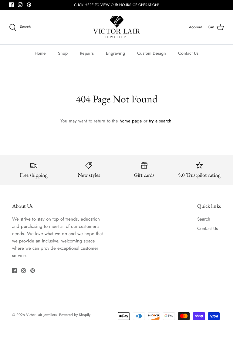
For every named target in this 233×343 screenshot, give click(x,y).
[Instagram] (20, 4)
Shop (63, 53)
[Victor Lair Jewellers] (116, 27)
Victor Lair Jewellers (41, 314)
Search (203, 219)
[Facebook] (11, 4)
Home (40, 53)
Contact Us (188, 53)
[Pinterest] (29, 4)
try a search (160, 121)
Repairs (87, 53)
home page (131, 121)
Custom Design (151, 53)
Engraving (115, 53)
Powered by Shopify (74, 314)
